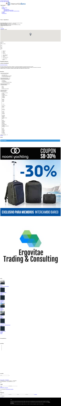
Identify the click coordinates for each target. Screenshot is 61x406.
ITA (0, 1)
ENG (2, 1)
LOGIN (3, 12)
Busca (3, 346)
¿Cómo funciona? (4, 7)
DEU (8, 1)
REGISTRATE (4, 13)
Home (3, 345)
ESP (6, 1)
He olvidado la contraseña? (4, 387)
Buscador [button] (3, 8)
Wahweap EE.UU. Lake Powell (2, 309)
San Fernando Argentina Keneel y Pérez (2, 301)
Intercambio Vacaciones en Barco (8, 10)
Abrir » (1, 287)
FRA (4, 1)
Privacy (3, 348)
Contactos (3, 11)
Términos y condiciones (5, 347)
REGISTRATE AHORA (9, 389)
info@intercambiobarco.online (4, 0)
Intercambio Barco (6, 9)
